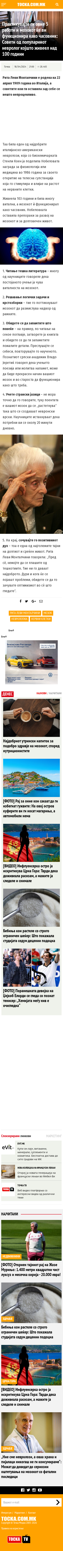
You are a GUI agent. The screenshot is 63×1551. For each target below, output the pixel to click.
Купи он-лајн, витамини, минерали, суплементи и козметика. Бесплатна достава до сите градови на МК (38, 1154)
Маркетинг (20, 1512)
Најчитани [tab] (55, 693)
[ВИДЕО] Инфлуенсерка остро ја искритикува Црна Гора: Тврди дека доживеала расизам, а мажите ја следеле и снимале (30, 873)
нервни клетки (41, 619)
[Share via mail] (41, 601)
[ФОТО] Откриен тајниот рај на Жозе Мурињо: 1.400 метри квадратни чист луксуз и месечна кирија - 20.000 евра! (31, 1269)
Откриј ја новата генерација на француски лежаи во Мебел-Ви (37, 1174)
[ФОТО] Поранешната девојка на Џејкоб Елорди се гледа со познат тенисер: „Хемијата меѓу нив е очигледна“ (28, 998)
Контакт (32, 1512)
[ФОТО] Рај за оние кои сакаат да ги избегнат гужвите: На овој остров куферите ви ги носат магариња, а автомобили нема (30, 809)
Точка (7, 66)
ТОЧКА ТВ (22, 1185)
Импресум (6, 1512)
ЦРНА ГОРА (9, 1381)
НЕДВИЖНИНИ (11, 1256)
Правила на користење (12, 1528)
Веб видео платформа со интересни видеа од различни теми (36, 1194)
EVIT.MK (21, 1143)
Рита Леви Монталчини (25, 613)
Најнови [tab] (42, 693)
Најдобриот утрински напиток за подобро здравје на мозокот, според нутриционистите (31, 745)
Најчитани (9, 1214)
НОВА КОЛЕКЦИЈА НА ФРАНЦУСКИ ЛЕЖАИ (36, 1167)
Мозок (48, 613)
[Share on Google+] (33, 601)
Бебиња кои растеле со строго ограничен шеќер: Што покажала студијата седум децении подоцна (29, 935)
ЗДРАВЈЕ (8, 1319)
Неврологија (19, 619)
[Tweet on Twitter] (26, 601)
